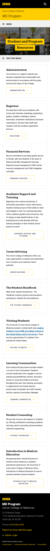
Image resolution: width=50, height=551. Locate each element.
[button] (45, 4)
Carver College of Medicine (13, 11)
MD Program (11, 16)
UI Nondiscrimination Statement (24, 544)
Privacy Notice (7, 544)
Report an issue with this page (17, 530)
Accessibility (42, 544)
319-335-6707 (17, 524)
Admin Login (11, 535)
